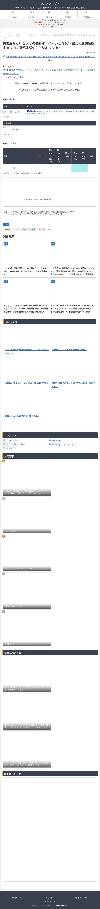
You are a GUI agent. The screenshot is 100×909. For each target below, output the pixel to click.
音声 (6, 224)
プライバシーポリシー (82, 898)
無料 (49, 229)
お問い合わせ (50, 901)
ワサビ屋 (32, 229)
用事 (24, 229)
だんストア (50, 898)
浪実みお (42, 229)
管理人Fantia (17, 898)
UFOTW (16, 229)
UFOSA (7, 229)
